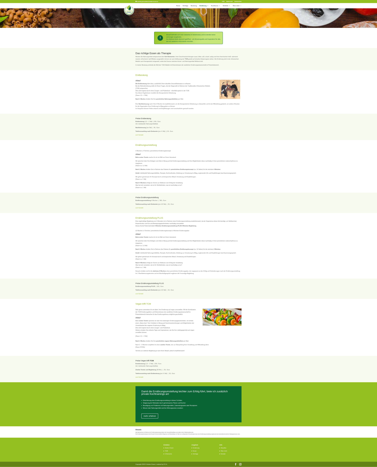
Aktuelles (223, 448)
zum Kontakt (139, 135)
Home (178, 5)
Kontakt (223, 454)
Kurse (194, 451)
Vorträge (185, 5)
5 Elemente (168, 454)
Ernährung (203, 5)
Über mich (236, 5)
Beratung (194, 5)
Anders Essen (169, 448)
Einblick (225, 5)
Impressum (229, 1)
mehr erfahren (150, 416)
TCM (166, 451)
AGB (223, 1)
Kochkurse (214, 5)
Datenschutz (238, 1)
